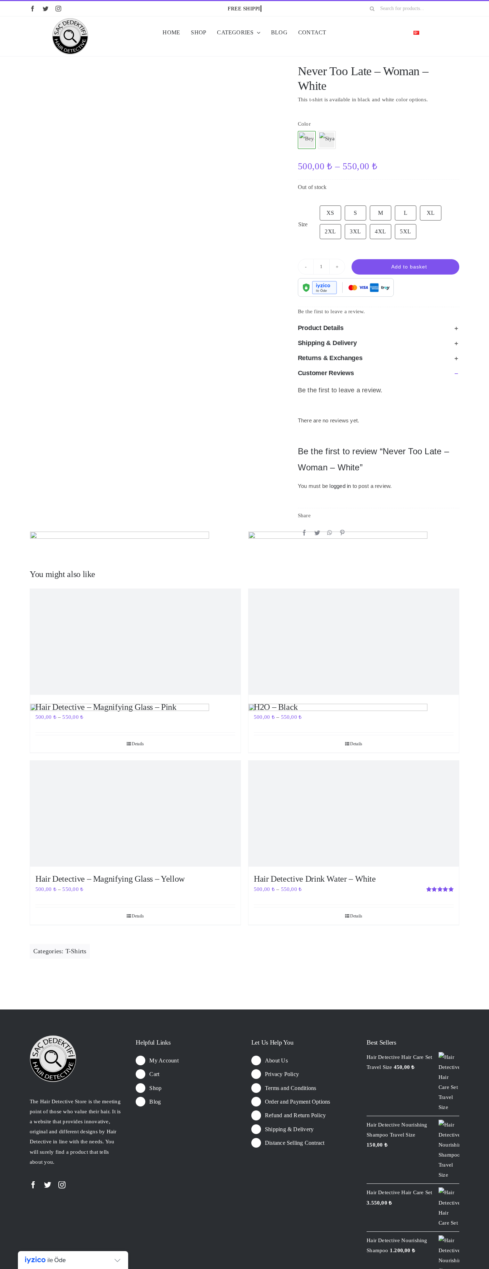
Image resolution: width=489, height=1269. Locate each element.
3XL (355, 231)
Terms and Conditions (290, 1088)
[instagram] (58, 8)
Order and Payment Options (297, 1102)
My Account (163, 1060)
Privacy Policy (282, 1074)
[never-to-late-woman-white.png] (153, 65)
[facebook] (32, 8)
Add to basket (409, 267)
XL (431, 213)
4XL (380, 231)
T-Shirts (76, 951)
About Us (276, 1060)
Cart (154, 1074)
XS (330, 213)
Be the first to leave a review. (331, 311)
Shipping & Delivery (289, 1129)
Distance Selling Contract (295, 1143)
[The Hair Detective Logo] (70, 21)
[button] (378, 328)
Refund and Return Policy (295, 1115)
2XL (330, 231)
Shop (155, 1088)
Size (303, 224)
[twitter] (45, 8)
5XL (405, 231)
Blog (155, 1102)
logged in (340, 486)
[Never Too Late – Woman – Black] (326, 139)
